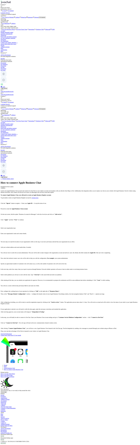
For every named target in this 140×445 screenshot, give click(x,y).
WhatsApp (23, 17)
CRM (53, 29)
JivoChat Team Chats (21, 29)
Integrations (31, 29)
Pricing (2, 45)
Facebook (3, 396)
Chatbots (17, 17)
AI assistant (11, 10)
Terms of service (5, 418)
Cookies (3, 421)
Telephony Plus (40, 29)
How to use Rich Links (7, 375)
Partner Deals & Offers (6, 425)
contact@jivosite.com (6, 433)
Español (6, 91)
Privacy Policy (4, 420)
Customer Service (5, 12)
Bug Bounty (4, 431)
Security (3, 417)
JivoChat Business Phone (8, 29)
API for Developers (6, 428)
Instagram (30, 17)
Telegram (36, 17)
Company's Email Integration (8, 408)
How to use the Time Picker (8, 373)
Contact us (3, 422)
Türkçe (2, 91)
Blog (2, 51)
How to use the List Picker (7, 376)
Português (11, 91)
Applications (4, 49)
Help (2, 48)
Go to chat (3, 392)
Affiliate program (5, 47)
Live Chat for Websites (8, 17)
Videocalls (47, 29)
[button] (70, 4)
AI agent (4, 10)
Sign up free (4, 88)
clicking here (35, 198)
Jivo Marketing (6, 23)
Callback (13, 23)
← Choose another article (7, 178)
